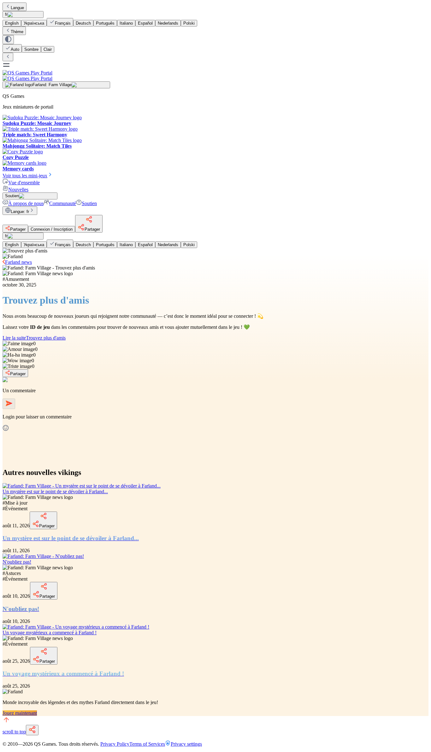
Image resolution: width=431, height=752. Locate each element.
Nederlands (168, 23)
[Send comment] (9, 404)
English (12, 23)
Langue (17, 7)
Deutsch (83, 23)
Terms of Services (147, 744)
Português (105, 23)
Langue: (20, 211)
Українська (34, 23)
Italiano (126, 23)
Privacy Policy (114, 744)
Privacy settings (186, 744)
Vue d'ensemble (24, 182)
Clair (48, 49)
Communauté (62, 203)
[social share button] (32, 730)
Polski (189, 23)
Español (145, 23)
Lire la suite (34, 337)
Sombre (31, 49)
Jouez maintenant (20, 713)
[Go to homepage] (215, 75)
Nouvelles (18, 189)
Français (63, 23)
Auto (15, 49)
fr (6, 14)
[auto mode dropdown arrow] (8, 39)
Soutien (89, 203)
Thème (17, 31)
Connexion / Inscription (52, 229)
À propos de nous (26, 203)
